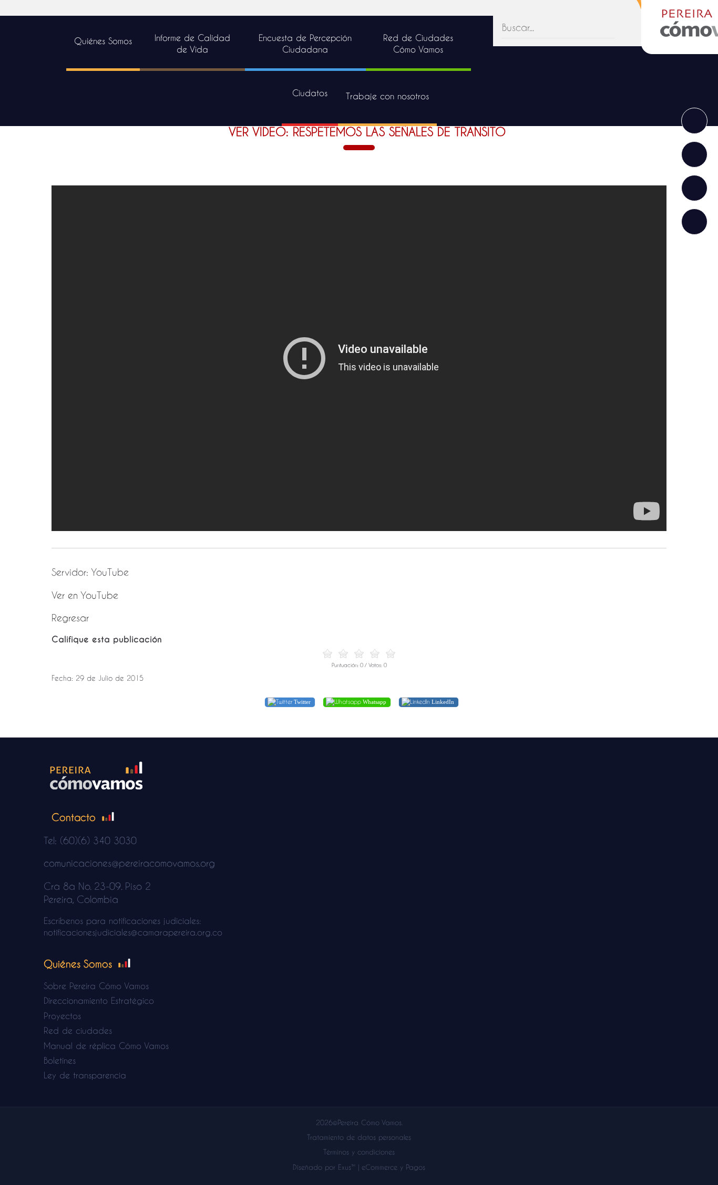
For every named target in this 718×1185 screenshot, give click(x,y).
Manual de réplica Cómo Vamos (106, 1046)
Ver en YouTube (85, 594)
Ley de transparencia (85, 1075)
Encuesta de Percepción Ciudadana (305, 43)
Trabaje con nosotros (387, 96)
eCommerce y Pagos (393, 1167)
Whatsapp (373, 702)
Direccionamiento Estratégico (99, 1000)
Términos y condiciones (359, 1152)
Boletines (60, 1060)
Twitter (301, 702)
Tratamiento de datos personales (359, 1137)
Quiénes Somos (103, 41)
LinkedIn (442, 702)
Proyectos (62, 1016)
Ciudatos (309, 93)
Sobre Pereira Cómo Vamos (96, 986)
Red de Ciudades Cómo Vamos (418, 43)
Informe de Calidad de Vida (192, 43)
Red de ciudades (78, 1030)
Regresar (70, 617)
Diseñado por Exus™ (324, 1167)
